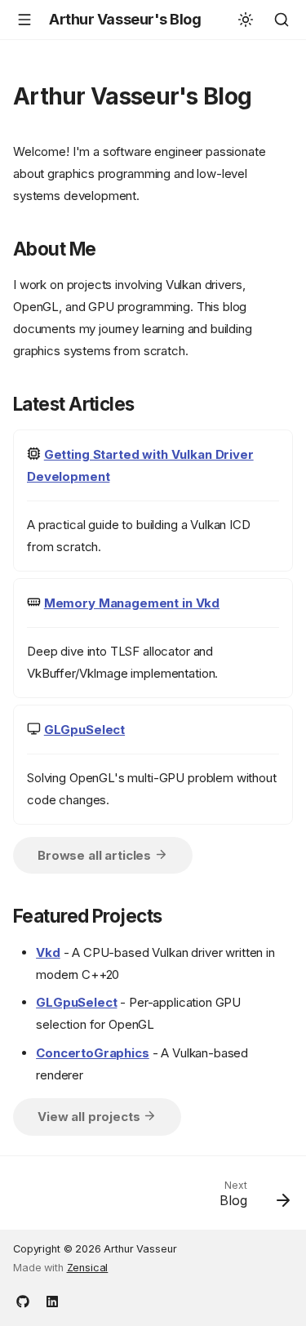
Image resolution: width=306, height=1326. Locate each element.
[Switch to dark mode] (245, 19)
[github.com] (23, 1300)
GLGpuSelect (84, 729)
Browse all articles (96, 855)
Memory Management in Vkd (132, 603)
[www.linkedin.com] (52, 1300)
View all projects (90, 1116)
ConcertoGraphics (92, 1053)
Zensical (88, 1267)
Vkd (48, 952)
